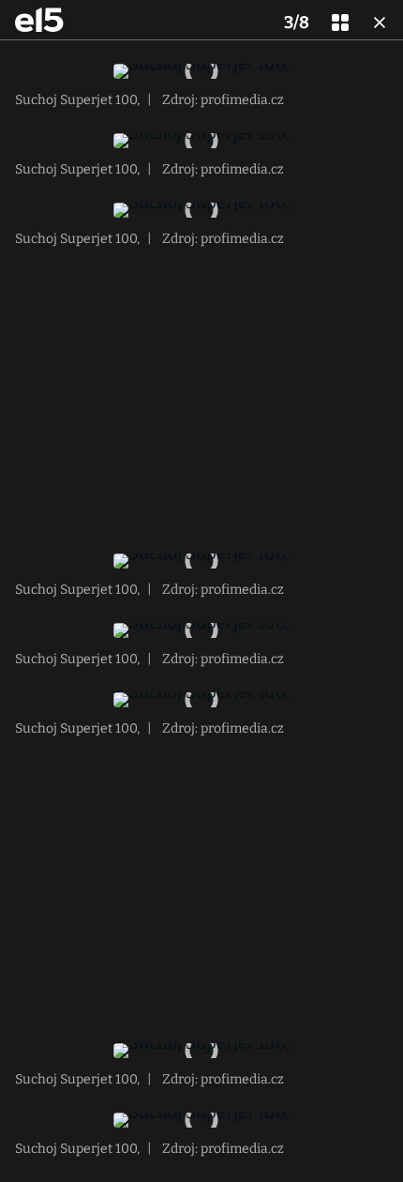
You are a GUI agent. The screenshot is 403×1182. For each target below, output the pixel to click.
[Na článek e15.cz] (39, 20)
